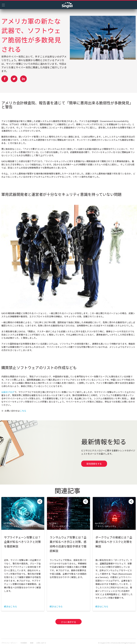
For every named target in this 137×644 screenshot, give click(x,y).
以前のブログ (7, 392)
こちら (23, 410)
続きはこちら (10, 606)
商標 (31, 643)
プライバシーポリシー (9, 643)
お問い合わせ (41, 643)
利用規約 (24, 643)
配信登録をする (94, 463)
